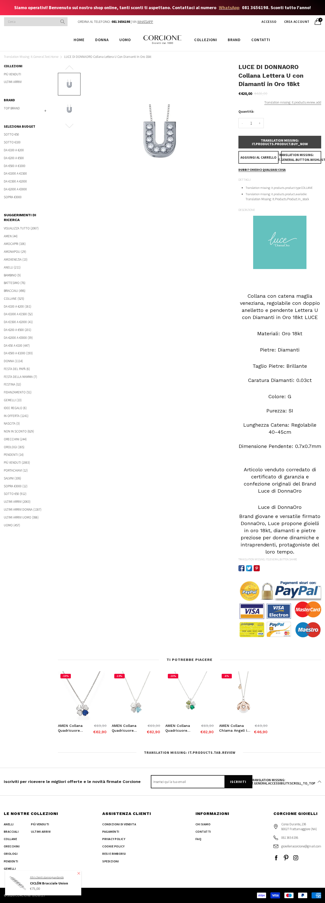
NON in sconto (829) (19, 431)
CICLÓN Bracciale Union (49, 883)
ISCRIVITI (238, 782)
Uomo (125, 39)
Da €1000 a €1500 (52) (18, 314)
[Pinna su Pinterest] (257, 568)
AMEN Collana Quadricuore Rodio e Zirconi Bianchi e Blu (71, 728)
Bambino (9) (12, 275)
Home (79, 39)
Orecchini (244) (15, 439)
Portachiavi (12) (16, 470)
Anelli (9, 824)
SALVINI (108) (12, 478)
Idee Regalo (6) (15, 408)
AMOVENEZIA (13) (15, 259)
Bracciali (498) (14, 291)
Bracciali (11, 831)
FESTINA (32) (12, 384)
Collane (10, 839)
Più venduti (12, 74)
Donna (102, 39)
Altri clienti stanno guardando (47, 877)
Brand (234, 39)
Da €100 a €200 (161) (17, 306)
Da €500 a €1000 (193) (18, 353)
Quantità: (246, 111)
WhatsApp (229, 7)
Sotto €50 (11, 135)
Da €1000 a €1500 (15, 173)
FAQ (198, 839)
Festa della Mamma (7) (20, 377)
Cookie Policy (113, 846)
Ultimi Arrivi (13, 81)
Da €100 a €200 (14, 150)
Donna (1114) (13, 361)
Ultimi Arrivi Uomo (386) (21, 517)
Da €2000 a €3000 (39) (18, 338)
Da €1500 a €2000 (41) (18, 322)
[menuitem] (79, 39)
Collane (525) (14, 298)
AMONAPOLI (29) (15, 251)
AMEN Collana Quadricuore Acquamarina (124, 728)
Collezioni (205, 39)
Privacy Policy (113, 839)
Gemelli (10, 869)
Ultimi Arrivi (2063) (17, 501)
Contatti (260, 39)
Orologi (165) (14, 447)
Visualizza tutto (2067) (21, 228)
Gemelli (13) (13, 400)
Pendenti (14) (14, 455)
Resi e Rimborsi (114, 854)
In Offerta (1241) (16, 416)
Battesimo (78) (14, 283)
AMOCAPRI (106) (15, 244)
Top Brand (12, 108)
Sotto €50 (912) (15, 494)
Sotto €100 (12, 142)
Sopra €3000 (13, 196)
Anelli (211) (12, 267)
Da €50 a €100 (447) (17, 345)
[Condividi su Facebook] (241, 568)
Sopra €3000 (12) (15, 486)
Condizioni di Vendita (119, 824)
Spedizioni (110, 861)
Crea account (297, 22)
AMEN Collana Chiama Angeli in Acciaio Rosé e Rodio (234, 728)
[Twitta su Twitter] (249, 568)
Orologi (11, 854)
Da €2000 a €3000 (15, 189)
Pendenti (11, 861)
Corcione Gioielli (30, 895)
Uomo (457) (12, 525)
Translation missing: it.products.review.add (292, 102)
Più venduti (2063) (17, 462)
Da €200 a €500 (14, 158)
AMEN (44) (11, 236)
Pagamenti (110, 831)
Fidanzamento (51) (17, 392)
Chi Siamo (203, 824)
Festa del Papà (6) (17, 369)
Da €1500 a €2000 (15, 181)
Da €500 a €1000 (14, 166)
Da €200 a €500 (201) (17, 330)
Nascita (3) (12, 423)
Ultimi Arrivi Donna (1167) (22, 509)
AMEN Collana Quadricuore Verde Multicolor (179, 728)
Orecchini (12, 846)
